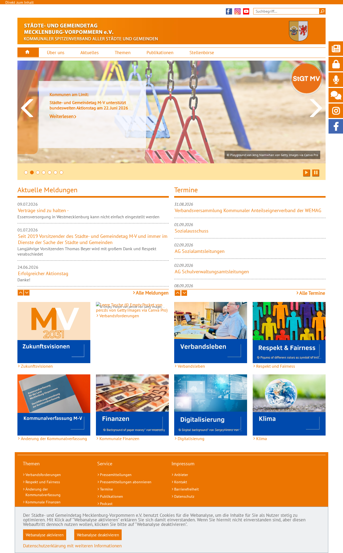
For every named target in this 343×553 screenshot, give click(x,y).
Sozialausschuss (191, 231)
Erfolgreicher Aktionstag (43, 273)
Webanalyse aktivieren (45, 534)
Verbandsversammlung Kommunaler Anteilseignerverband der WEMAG (248, 210)
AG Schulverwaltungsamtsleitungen (212, 271)
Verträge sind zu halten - (43, 210)
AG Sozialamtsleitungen (200, 251)
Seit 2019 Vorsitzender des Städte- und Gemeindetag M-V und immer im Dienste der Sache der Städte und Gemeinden (92, 239)
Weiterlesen (62, 116)
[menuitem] (28, 52)
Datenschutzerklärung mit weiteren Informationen (72, 546)
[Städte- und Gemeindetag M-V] (28, 52)
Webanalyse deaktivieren (98, 534)
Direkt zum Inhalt (19, 2)
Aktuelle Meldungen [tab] (47, 189)
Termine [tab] (186, 189)
